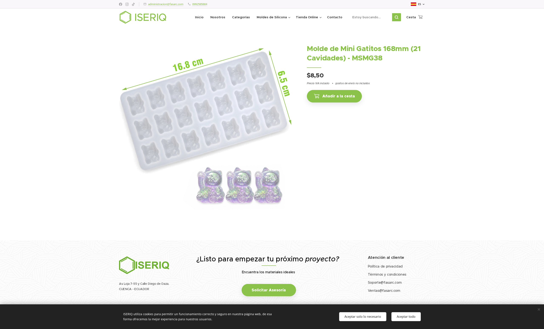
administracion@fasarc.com (165, 4)
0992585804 (199, 4)
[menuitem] (200, 17)
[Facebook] (120, 4)
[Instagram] (127, 4)
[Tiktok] (133, 4)
